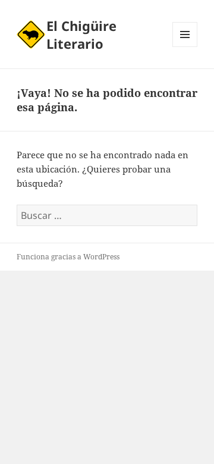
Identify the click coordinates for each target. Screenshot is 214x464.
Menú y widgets (185, 46)
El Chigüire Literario (81, 34)
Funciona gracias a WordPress (68, 257)
